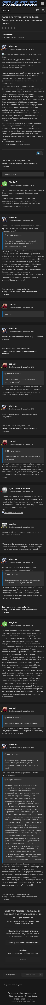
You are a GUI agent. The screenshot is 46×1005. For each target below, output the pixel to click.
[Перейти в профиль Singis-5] (4, 183)
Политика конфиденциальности (22, 993)
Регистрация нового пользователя (23, 942)
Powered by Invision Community (23, 1001)
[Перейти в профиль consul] (4, 306)
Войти (23, 959)
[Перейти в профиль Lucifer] (4, 525)
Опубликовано (22, 49)
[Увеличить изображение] (23, 56)
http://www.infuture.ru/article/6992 (16, 144)
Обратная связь (15, 996)
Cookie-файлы (31, 996)
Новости (20, 37)
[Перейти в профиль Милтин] (4, 47)
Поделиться (12, 975)
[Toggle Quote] (6, 235)
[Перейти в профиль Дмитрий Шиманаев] (4, 490)
